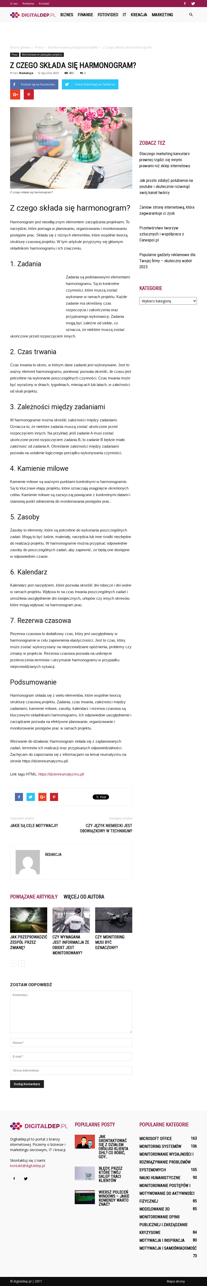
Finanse (85, 14)
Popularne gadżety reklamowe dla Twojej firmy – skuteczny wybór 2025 (167, 260)
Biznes (66, 14)
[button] (191, 15)
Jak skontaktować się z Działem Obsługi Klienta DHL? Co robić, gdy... (113, 1146)
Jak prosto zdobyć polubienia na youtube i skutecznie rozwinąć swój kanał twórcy (166, 186)
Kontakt (44, 3)
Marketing (162, 14)
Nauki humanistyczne (159, 1177)
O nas (14, 3)
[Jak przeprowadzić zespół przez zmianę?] (28, 920)
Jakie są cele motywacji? (34, 825)
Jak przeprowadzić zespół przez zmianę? (28, 942)
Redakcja (26, 73)
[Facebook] (185, 3)
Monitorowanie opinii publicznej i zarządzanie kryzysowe (163, 1225)
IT (124, 14)
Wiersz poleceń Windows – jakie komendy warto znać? (114, 1198)
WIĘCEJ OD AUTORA (84, 897)
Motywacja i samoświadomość (168, 1248)
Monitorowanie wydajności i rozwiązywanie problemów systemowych (166, 1162)
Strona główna (20, 47)
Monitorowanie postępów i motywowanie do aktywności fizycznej (166, 1193)
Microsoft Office (155, 1138)
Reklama (28, 3)
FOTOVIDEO (108, 14)
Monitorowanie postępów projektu (42, 54)
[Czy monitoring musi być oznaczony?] (113, 920)
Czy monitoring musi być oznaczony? (109, 942)
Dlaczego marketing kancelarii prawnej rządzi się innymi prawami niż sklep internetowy (164, 159)
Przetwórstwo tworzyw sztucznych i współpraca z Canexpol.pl (161, 233)
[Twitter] (193, 3)
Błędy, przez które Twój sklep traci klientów (110, 1174)
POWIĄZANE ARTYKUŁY (34, 897)
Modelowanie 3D (154, 1209)
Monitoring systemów (160, 1146)
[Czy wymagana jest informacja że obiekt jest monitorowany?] (71, 920)
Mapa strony (176, 1281)
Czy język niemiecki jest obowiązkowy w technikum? (106, 828)
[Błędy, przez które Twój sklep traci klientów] (85, 1173)
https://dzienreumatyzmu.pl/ (61, 774)
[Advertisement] (103, 33)
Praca (15, 54)
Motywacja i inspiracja (162, 1240)
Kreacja (139, 14)
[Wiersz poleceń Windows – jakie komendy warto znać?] (85, 1197)
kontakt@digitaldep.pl (27, 1165)
